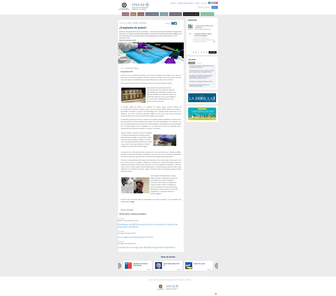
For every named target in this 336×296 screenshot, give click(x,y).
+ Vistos (191, 63)
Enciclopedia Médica (175, 14)
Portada (129, 23)
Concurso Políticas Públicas (191, 14)
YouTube (214, 3)
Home (150, 280)
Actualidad (125, 14)
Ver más (148, 269)
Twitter (212, 3)
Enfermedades (142, 23)
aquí (132, 201)
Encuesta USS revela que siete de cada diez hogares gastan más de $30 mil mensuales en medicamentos (200, 77)
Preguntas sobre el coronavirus (185, 3)
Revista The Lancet (199, 263)
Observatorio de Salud (207, 14)
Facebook (209, 3)
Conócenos (173, 3)
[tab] (191, 63)
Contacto (197, 3)
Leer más (212, 52)
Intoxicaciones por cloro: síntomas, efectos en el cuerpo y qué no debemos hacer (201, 71)
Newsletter (163, 280)
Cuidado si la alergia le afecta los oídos (200, 81)
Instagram (217, 3)
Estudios (133, 14)
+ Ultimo (199, 63)
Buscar (215, 7)
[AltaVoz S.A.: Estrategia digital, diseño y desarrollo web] (216, 294)
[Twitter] (175, 23)
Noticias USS (164, 14)
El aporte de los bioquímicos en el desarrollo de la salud (199, 85)
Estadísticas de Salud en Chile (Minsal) (140, 264)
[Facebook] (173, 23)
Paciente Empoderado (152, 14)
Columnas (141, 14)
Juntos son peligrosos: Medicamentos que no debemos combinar (201, 66)
